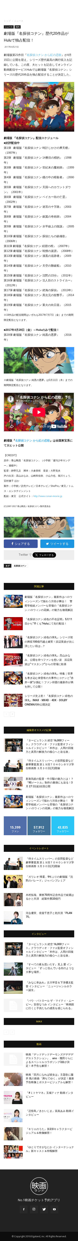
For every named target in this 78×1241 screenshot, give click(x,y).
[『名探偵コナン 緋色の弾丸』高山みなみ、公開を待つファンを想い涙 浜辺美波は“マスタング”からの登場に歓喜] (13, 659)
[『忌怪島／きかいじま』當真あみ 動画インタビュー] (13, 1115)
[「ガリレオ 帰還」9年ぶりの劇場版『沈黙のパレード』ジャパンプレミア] (13, 881)
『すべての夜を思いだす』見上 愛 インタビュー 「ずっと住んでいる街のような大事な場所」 (50, 968)
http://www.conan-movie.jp (47, 496)
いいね (15, 817)
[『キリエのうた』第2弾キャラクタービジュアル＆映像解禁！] (13, 1133)
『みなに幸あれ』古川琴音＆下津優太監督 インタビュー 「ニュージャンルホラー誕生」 (49, 986)
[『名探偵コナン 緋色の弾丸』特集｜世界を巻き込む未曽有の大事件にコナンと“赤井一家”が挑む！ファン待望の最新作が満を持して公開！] (13, 678)
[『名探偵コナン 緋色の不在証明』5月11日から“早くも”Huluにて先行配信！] (13, 623)
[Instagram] (34, 1209)
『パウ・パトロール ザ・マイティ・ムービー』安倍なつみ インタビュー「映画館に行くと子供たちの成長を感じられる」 (50, 1004)
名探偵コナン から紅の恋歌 (44, 54)
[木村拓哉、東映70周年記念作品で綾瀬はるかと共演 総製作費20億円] (13, 899)
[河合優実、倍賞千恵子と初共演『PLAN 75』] (13, 917)
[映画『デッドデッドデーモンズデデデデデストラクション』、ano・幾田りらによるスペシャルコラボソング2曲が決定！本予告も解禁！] (13, 1059)
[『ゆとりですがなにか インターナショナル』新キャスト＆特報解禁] (13, 1151)
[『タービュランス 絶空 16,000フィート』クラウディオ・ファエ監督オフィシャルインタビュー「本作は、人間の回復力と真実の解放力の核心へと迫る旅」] (13, 745)
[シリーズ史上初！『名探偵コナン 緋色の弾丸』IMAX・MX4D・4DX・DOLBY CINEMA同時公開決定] (13, 700)
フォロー (39, 817)
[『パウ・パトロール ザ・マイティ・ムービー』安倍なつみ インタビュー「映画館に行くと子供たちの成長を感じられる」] (13, 1005)
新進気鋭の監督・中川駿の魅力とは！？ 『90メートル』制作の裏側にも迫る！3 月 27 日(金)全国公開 (49, 782)
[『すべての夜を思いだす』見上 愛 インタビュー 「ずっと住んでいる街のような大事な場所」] (13, 969)
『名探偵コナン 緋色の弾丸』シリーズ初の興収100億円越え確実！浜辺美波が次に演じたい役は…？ (49, 642)
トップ (7, 20)
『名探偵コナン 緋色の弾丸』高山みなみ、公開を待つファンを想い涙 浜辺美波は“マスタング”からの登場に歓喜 (48, 660)
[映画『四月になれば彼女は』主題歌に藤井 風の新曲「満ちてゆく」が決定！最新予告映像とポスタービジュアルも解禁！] (13, 1079)
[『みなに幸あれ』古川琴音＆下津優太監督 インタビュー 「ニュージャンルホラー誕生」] (13, 987)
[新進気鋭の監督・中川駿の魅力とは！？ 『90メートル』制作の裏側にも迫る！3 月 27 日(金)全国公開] (13, 783)
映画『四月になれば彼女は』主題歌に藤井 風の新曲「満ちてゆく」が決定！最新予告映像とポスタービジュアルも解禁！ (50, 1078)
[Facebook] (23, 1209)
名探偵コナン (20, 565)
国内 (18, 26)
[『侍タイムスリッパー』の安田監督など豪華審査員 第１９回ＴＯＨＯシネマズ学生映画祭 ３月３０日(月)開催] (13, 765)
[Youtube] (54, 1209)
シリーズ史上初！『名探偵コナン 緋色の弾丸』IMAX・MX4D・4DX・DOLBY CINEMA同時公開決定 (49, 700)
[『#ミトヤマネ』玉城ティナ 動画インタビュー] (13, 1097)
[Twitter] (44, 1209)
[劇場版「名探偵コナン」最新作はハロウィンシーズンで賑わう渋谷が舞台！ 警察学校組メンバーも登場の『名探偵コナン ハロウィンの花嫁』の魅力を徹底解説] (13, 601)
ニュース (18, 20)
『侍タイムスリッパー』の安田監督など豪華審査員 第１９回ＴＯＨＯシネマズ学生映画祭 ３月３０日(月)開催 (50, 764)
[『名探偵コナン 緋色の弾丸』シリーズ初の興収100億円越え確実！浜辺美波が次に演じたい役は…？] (13, 641)
